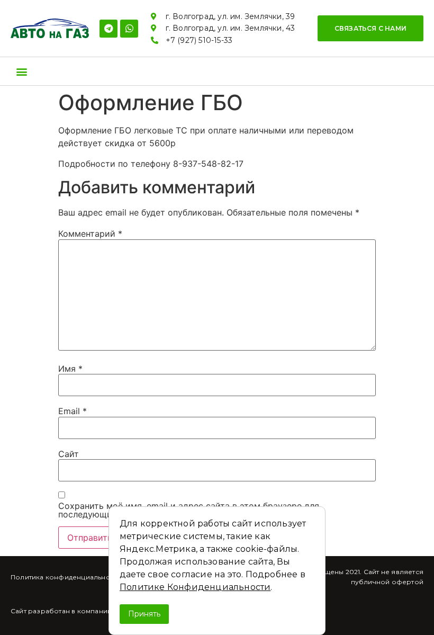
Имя (70, 368)
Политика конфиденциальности (66, 577)
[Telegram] (108, 29)
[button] (370, 28)
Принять (144, 614)
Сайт (68, 454)
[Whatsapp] (129, 29)
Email (72, 411)
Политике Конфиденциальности (195, 587)
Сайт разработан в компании (61, 611)
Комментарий (90, 233)
